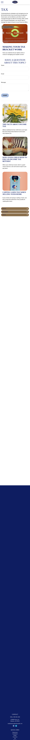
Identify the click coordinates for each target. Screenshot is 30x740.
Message (3, 82)
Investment (15, 733)
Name (2, 65)
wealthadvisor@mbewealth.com (15, 723)
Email (2, 73)
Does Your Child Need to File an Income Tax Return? (15, 159)
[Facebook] (14, 726)
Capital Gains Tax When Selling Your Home (14, 193)
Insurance (15, 736)
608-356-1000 (16, 717)
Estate (15, 735)
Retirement (15, 732)
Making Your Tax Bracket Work (14, 48)
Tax (15, 738)
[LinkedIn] (16, 726)
